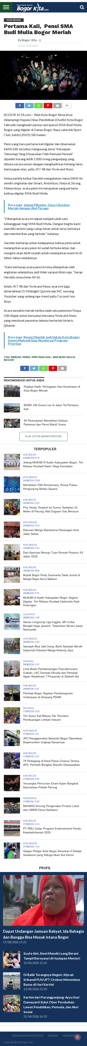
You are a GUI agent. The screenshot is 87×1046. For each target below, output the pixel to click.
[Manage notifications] (77, 1037)
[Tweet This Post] (29, 104)
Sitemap (53, 1035)
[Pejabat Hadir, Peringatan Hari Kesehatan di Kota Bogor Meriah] (12, 391)
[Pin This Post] (48, 104)
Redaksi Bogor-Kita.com (27, 1035)
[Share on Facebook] (19, 104)
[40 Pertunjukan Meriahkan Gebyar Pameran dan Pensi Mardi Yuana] (12, 423)
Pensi (26, 357)
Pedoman (69, 1035)
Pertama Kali (41, 357)
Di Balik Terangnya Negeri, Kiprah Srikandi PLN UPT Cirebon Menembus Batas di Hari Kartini (51, 979)
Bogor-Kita (29, 40)
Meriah (16, 357)
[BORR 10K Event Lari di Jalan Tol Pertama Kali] (12, 407)
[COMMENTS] (67, 104)
